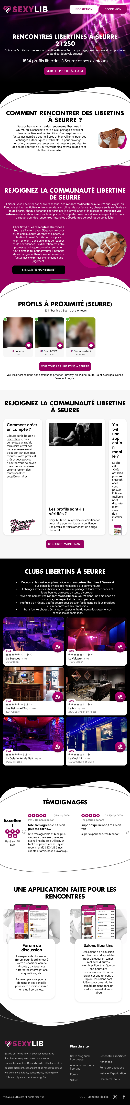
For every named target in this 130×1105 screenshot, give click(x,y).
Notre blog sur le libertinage (80, 1057)
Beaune (59, 378)
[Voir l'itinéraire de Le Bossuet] (57, 647)
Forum (74, 1074)
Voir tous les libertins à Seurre (65, 366)
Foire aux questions (112, 1067)
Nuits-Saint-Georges (101, 375)
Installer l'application (113, 1073)
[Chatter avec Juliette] (28, 345)
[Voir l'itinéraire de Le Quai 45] (120, 747)
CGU (82, 1097)
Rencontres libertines (113, 1056)
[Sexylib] (115, 1096)
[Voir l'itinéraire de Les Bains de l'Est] (57, 697)
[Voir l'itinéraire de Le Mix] (120, 697)
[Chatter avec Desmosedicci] (91, 345)
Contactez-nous (110, 1079)
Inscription (83, 9)
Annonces (106, 1062)
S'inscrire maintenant (39, 269)
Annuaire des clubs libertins (82, 1067)
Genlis (119, 375)
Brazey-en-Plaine (76, 375)
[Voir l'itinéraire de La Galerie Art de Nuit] (57, 747)
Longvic (70, 378)
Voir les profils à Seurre (65, 71)
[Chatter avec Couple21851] (60, 345)
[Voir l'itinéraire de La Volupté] (120, 647)
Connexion (113, 9)
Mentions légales (98, 1097)
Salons (74, 1080)
